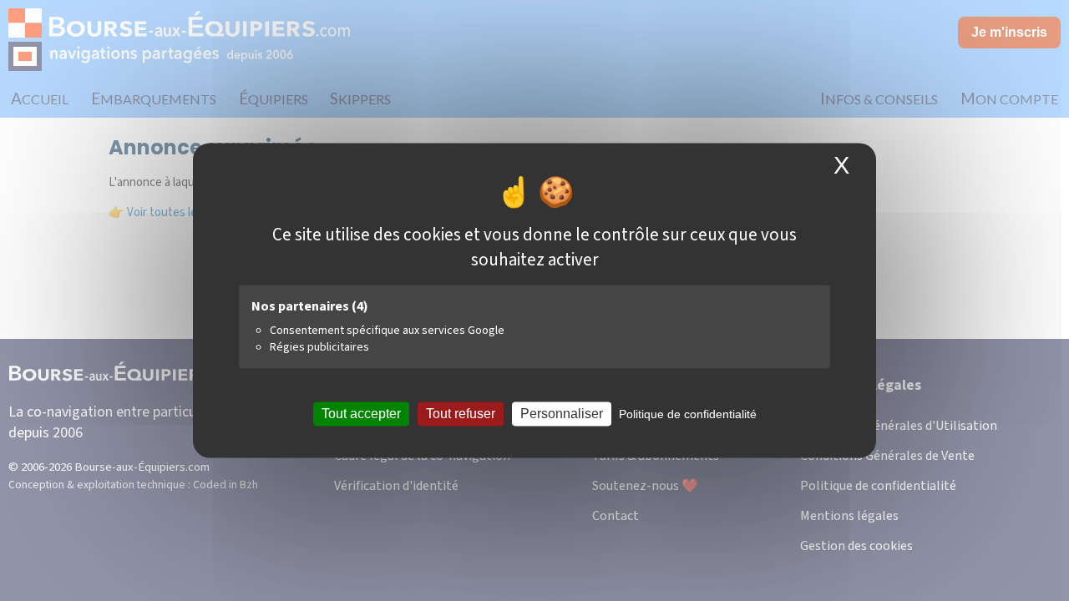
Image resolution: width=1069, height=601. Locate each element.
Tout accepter (361, 414)
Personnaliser (561, 414)
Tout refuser (460, 414)
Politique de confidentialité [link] (688, 414)
